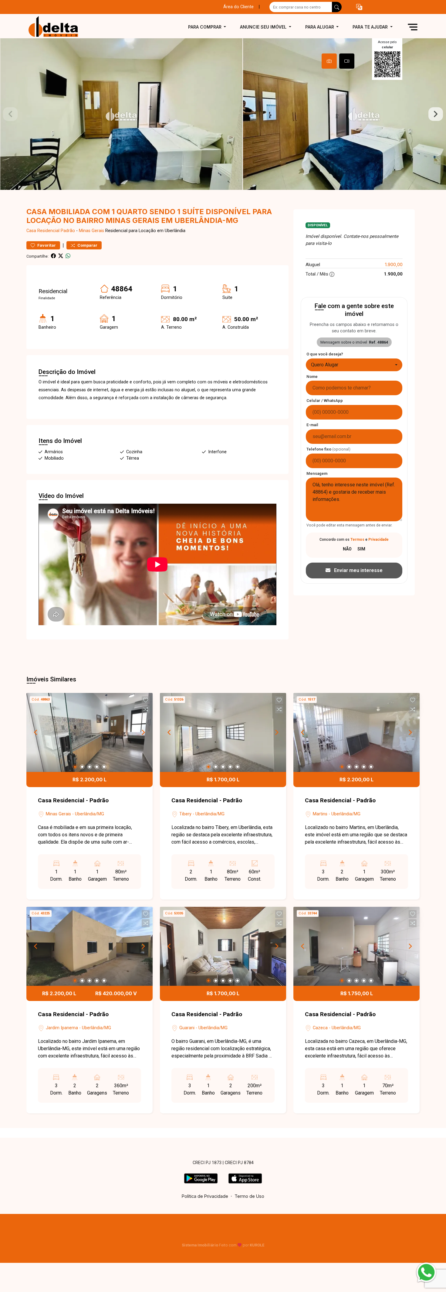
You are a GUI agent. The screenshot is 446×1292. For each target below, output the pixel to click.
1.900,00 (394, 264)
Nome (312, 376)
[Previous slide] (10, 114)
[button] (359, 7)
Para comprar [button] (205, 26)
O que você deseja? (324, 354)
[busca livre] (337, 7)
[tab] (329, 61)
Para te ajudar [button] (371, 26)
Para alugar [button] (320, 26)
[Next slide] (435, 114)
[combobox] (354, 364)
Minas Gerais (91, 230)
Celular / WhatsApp (324, 400)
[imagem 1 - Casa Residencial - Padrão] (89, 732)
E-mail (312, 425)
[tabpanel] (223, 114)
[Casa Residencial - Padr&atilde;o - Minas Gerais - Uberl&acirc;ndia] (56, 27)
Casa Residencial (42, 230)
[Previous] (36, 732)
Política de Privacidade (205, 1196)
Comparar (86, 245)
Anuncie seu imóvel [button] (264, 26)
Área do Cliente (238, 6)
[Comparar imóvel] (146, 709)
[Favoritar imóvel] (146, 700)
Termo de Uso (249, 1196)
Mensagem (316, 473)
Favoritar (46, 245)
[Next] (143, 732)
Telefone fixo (328, 449)
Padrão (68, 230)
